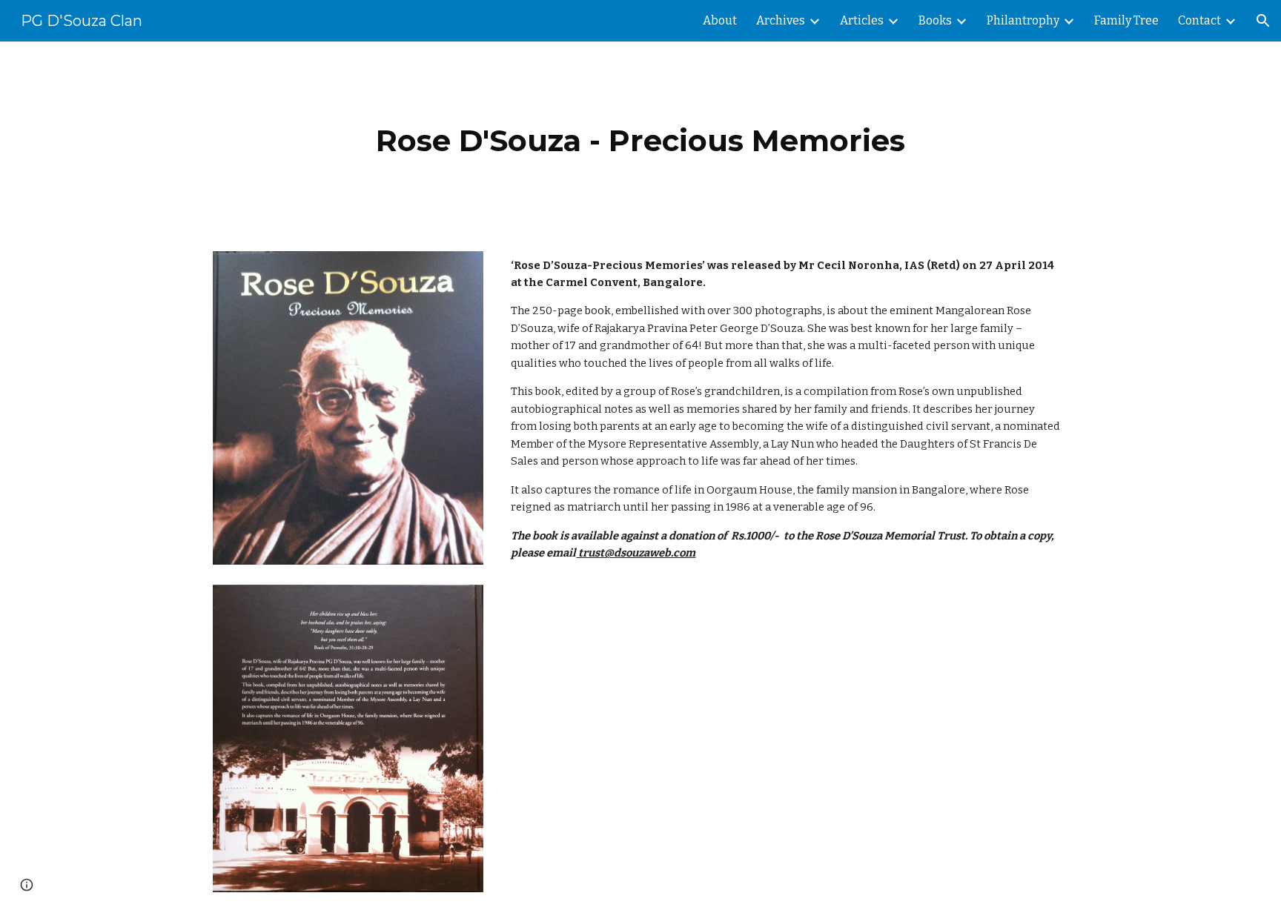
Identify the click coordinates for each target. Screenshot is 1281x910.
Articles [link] (862, 20)
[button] (1263, 21)
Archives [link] (780, 20)
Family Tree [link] (1126, 20)
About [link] (720, 20)
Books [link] (935, 20)
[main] (640, 137)
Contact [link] (1199, 20)
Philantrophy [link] (1023, 20)
